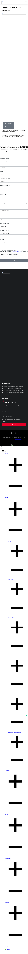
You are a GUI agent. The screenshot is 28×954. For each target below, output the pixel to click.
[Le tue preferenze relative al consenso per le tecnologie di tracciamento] (26, 715)
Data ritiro (3, 201)
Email (1, 171)
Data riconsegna (4, 223)
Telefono (3, 164)
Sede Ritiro (3, 194)
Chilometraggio (5, 178)
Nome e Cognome (4, 158)
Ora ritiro (3, 207)
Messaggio (3, 239)
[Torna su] (1, 447)
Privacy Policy (17, 251)
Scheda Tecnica (8, 126)
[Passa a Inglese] (15, 946)
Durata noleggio (5, 185)
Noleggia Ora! (8, 123)
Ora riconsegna (4, 230)
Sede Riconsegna (4, 217)
